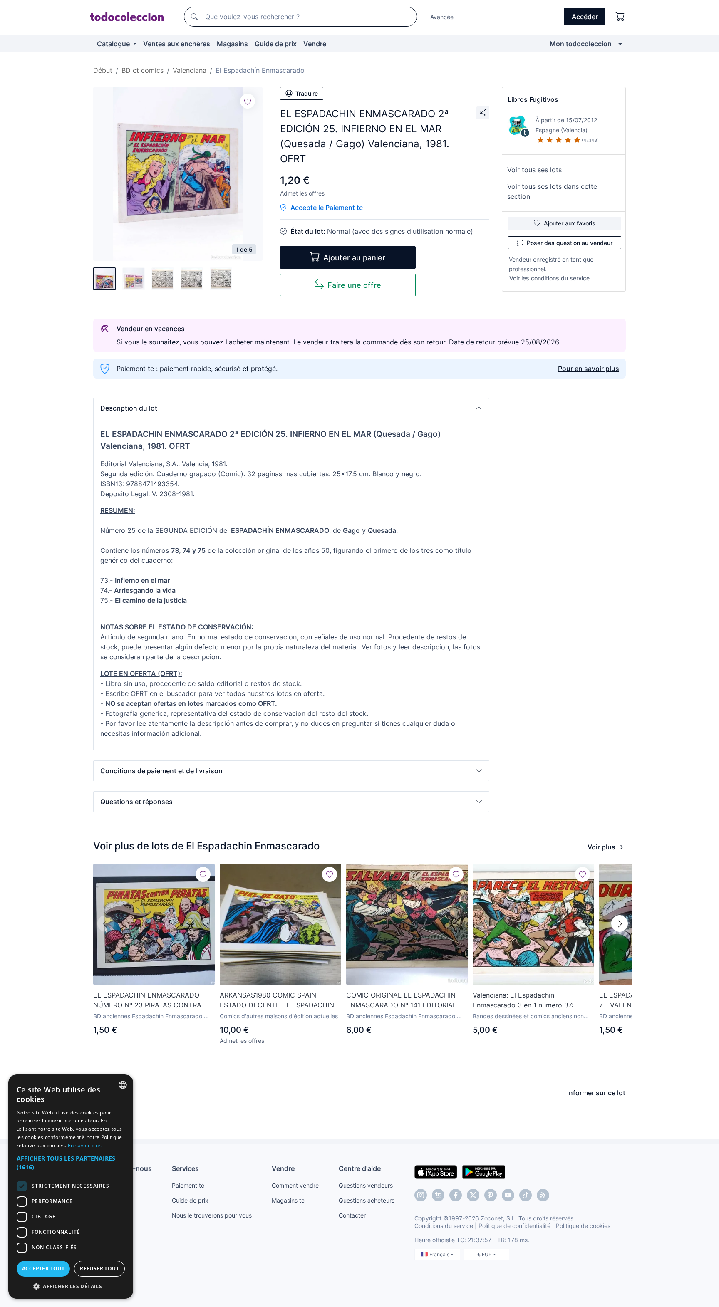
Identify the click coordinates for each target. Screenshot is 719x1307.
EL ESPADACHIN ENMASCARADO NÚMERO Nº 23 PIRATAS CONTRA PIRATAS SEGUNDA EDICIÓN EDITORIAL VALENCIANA (147, 1000)
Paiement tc (188, 1185)
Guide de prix (276, 44)
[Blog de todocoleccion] (543, 1195)
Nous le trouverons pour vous (212, 1215)
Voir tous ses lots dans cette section (552, 191)
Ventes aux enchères (176, 44)
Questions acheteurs (366, 1200)
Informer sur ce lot (596, 1093)
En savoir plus (85, 1145)
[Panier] (620, 16)
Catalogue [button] (114, 44)
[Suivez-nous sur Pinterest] (490, 1195)
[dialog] (70, 1186)
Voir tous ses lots (534, 170)
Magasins (232, 44)
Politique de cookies (583, 1225)
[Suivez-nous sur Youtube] (508, 1195)
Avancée (442, 16)
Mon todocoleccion (581, 44)
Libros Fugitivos (533, 99)
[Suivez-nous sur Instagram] (420, 1195)
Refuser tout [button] (99, 1268)
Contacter (352, 1215)
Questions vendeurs (366, 1185)
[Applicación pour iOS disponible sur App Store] (435, 1171)
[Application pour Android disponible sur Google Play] (483, 1171)
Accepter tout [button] (43, 1268)
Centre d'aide (360, 1168)
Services (185, 1168)
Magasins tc (288, 1200)
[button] (291, 408)
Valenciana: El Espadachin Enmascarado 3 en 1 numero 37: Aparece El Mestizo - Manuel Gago (528, 1000)
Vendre (314, 44)
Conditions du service (443, 1225)
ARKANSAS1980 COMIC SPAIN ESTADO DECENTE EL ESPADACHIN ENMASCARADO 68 (277, 1000)
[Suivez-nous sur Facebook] (455, 1195)
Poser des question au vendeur (569, 242)
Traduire (306, 93)
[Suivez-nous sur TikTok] (525, 1195)
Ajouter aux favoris (569, 223)
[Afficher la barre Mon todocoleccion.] (620, 43)
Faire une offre (354, 285)
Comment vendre (295, 1185)
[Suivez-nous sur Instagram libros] (438, 1195)
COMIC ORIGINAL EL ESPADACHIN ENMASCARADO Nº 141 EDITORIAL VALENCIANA (401, 1000)
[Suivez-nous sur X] (473, 1195)
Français (440, 1254)
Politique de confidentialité (514, 1225)
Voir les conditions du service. (550, 278)
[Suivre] (247, 101)
